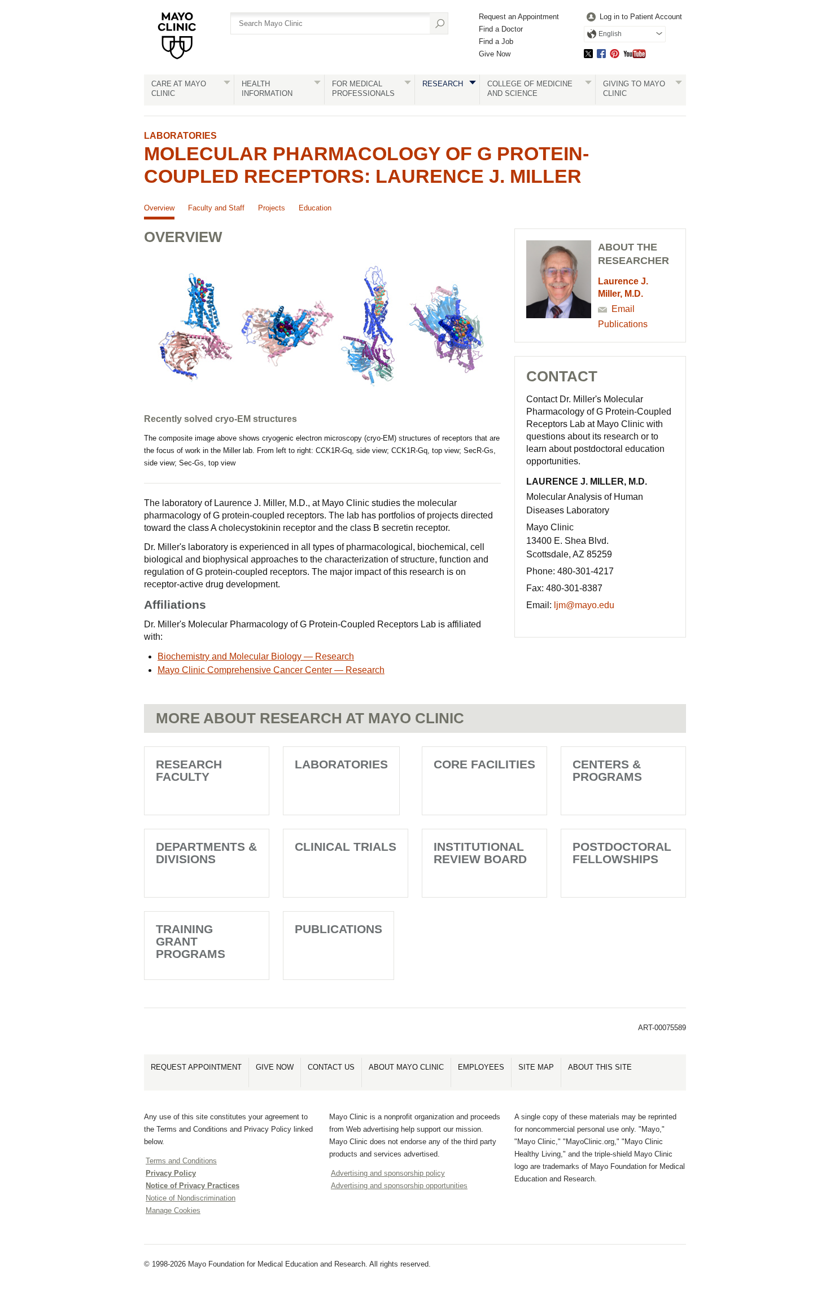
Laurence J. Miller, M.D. (623, 287)
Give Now (494, 54)
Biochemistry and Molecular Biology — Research (256, 656)
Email (623, 309)
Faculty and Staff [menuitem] (216, 208)
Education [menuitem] (315, 208)
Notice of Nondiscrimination (190, 1198)
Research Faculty (189, 770)
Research (442, 84)
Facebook (601, 53)
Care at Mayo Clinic (178, 89)
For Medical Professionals (363, 89)
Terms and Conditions (181, 1161)
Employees (481, 1067)
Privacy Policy (171, 1173)
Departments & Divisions (206, 852)
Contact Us (331, 1067)
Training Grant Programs (190, 941)
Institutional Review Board (480, 852)
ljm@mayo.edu (584, 605)
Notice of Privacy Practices (192, 1185)
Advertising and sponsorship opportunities (399, 1185)
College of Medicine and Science (530, 89)
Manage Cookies (173, 1210)
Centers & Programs (607, 770)
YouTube (634, 53)
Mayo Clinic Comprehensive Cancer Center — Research (271, 670)
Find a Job (496, 41)
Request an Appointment (519, 16)
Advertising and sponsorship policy (388, 1173)
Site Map (536, 1067)
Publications (623, 324)
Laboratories (180, 135)
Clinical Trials (345, 846)
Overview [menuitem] (159, 208)
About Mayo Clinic (406, 1067)
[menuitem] (633, 17)
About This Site (600, 1067)
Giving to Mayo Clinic (634, 89)
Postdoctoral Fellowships (622, 852)
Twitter (588, 53)
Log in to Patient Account (641, 16)
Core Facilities (484, 764)
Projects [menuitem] (271, 208)
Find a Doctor (501, 29)
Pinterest (614, 53)
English (610, 34)
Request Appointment (196, 1067)
